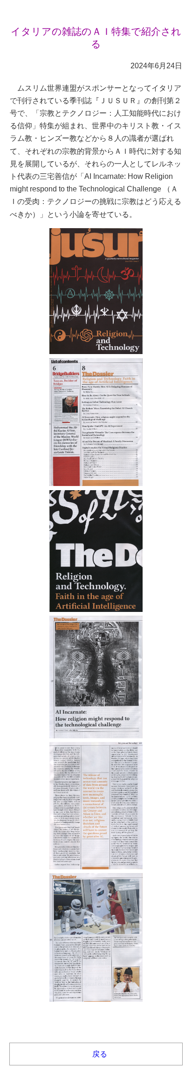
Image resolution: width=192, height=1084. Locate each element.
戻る (99, 1054)
